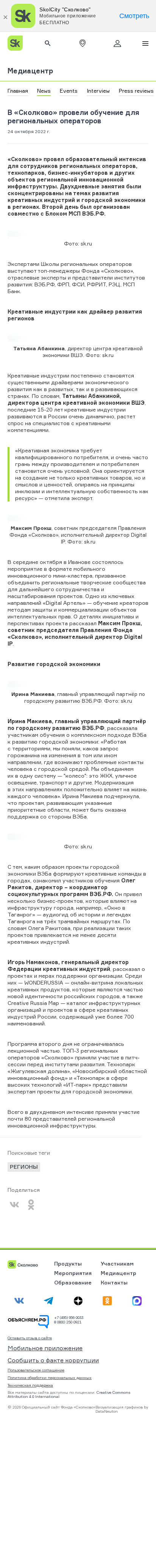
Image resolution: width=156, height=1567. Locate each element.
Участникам (117, 1263)
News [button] (44, 90)
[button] (82, 43)
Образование (73, 1282)
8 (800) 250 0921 (67, 1322)
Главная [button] (18, 90)
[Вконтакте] (14, 1204)
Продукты (68, 1263)
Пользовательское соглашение (36, 1370)
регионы (24, 1166)
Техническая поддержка (30, 1385)
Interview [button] (98, 90)
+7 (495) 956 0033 (68, 1317)
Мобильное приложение (45, 1348)
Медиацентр (30, 71)
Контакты (114, 1282)
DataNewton (106, 1411)
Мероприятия (73, 1273)
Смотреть (134, 16)
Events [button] (69, 90)
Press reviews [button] (136, 90)
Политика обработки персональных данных (50, 1377)
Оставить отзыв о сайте (30, 1338)
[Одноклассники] (31, 1204)
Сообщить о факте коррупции (53, 1360)
